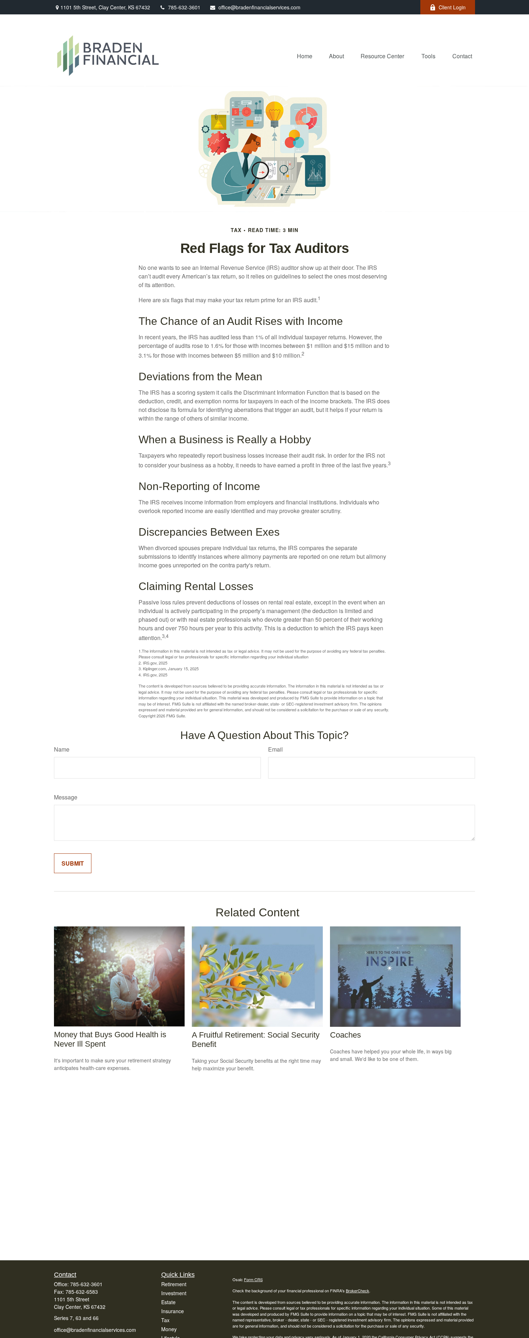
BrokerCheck (357, 1290)
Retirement (173, 1284)
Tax (165, 1320)
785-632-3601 (184, 7)
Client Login (452, 7)
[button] (304, 55)
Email (275, 749)
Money (169, 1329)
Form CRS (253, 1279)
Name (61, 749)
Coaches (345, 1034)
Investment (173, 1293)
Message (65, 797)
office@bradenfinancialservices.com (259, 7)
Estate (168, 1302)
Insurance (172, 1311)
